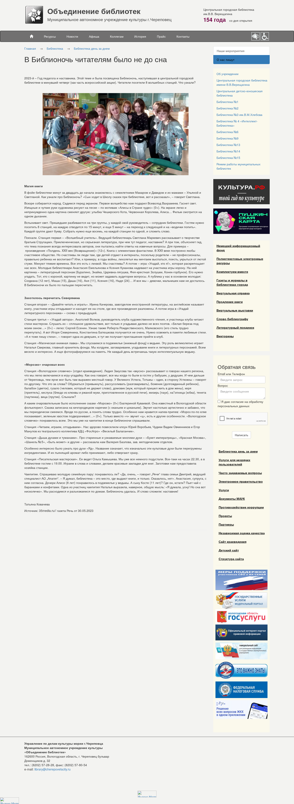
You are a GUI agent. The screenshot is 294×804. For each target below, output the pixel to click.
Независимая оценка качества (242, 533)
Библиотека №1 (227, 102)
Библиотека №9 (227, 138)
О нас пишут (225, 59)
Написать (241, 435)
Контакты (182, 36)
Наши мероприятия (230, 51)
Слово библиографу (232, 319)
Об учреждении (227, 74)
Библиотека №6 (227, 132)
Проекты (225, 516)
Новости (72, 36)
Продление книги (230, 301)
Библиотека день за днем (92, 48)
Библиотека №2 (227, 108)
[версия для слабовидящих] (255, 36)
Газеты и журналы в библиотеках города (232, 282)
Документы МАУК (232, 498)
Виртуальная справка (233, 293)
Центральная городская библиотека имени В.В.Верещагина (242, 82)
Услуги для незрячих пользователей (234, 462)
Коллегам (117, 36)
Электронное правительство (241, 481)
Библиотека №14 (228, 151)
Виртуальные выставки (235, 310)
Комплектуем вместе (232, 271)
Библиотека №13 (228, 145)
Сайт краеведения (232, 541)
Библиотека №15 (228, 157)
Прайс (161, 36)
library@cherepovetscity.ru (52, 769)
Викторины (225, 336)
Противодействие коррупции (241, 507)
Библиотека (55, 48)
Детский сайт (229, 550)
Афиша (94, 36)
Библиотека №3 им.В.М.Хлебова (239, 114)
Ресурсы (50, 36)
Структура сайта (231, 559)
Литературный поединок (235, 327)
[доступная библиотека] (265, 36)
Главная (30, 48)
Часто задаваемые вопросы (240, 473)
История (140, 36)
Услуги (224, 490)
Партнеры (226, 524)
